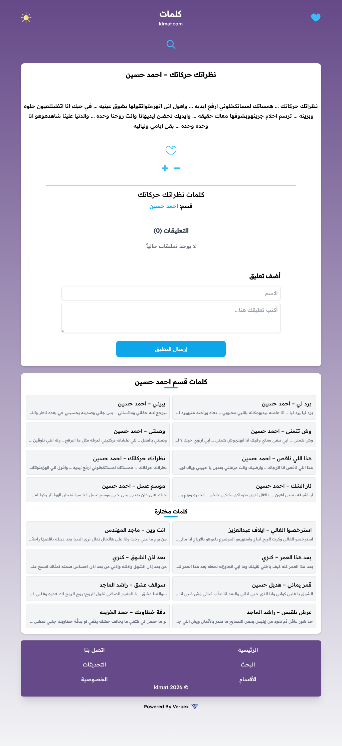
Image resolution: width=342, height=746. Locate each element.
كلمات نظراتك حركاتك (171, 194)
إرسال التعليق (171, 349)
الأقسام (247, 679)
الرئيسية (248, 649)
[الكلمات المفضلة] (315, 17)
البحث (248, 664)
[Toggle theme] (26, 17)
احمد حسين (164, 206)
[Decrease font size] (177, 168)
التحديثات (94, 664)
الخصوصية (94, 679)
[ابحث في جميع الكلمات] (171, 44)
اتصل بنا (94, 649)
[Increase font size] (165, 168)
